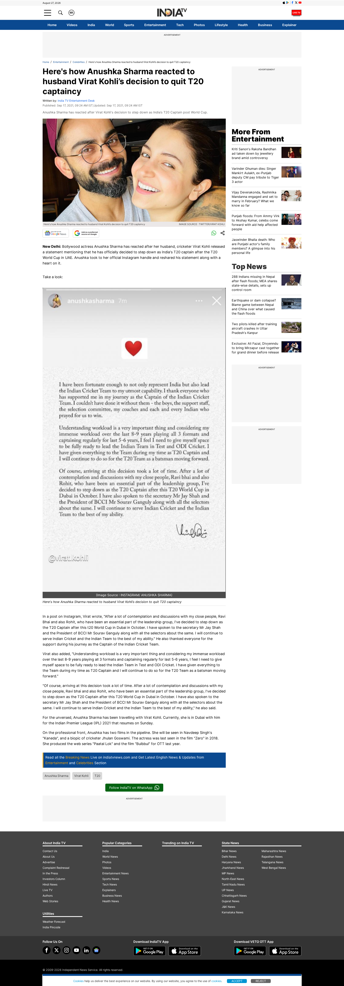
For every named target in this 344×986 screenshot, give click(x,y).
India (91, 25)
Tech (180, 25)
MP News (228, 873)
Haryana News (231, 862)
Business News (112, 895)
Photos (199, 25)
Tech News (109, 884)
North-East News (233, 879)
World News (110, 856)
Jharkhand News (233, 867)
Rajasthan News (272, 856)
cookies (216, 981)
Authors (48, 895)
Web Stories (50, 901)
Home (52, 25)
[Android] (287, 2)
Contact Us (50, 851)
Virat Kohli (81, 776)
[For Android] (250, 951)
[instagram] (66, 950)
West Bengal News (274, 867)
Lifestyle (221, 25)
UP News (228, 890)
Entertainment (155, 25)
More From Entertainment (258, 135)
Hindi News (50, 884)
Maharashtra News (274, 851)
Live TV (47, 890)
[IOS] (283, 2)
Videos (72, 25)
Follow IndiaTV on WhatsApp (130, 788)
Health (243, 25)
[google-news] (96, 950)
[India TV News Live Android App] (149, 951)
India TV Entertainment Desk (76, 100)
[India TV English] (172, 13)
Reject (261, 981)
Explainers (109, 890)
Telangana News (272, 862)
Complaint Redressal (56, 867)
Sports (129, 25)
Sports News (110, 879)
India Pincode (51, 927)
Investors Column (54, 879)
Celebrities (79, 61)
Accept (237, 981)
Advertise (49, 862)
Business (265, 25)
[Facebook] (47, 950)
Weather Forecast (54, 921)
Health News (110, 901)
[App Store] (185, 951)
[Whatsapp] (213, 233)
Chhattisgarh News (234, 895)
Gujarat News (230, 901)
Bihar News (229, 851)
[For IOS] (285, 951)
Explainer (289, 25)
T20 (97, 776)
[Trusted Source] (86, 233)
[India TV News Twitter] (296, 2)
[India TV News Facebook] (292, 2)
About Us (49, 856)
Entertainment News (115, 873)
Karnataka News (232, 912)
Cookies (78, 981)
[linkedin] (86, 950)
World (109, 25)
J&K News (228, 906)
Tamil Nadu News (233, 884)
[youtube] (76, 950)
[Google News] (56, 233)
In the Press (50, 873)
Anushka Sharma (56, 776)
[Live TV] (296, 13)
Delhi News (229, 856)
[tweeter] (57, 950)
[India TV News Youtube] (300, 2)
